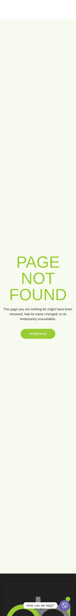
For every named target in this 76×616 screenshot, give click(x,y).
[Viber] (64, 605)
